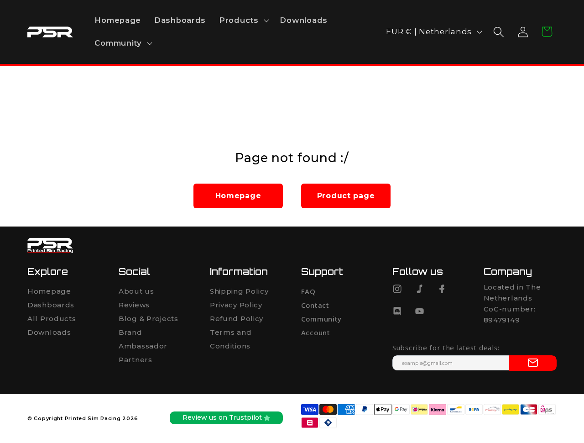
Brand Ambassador (143, 339)
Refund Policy (236, 318)
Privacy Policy (236, 305)
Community (321, 318)
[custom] (397, 289)
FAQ (308, 291)
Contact (315, 305)
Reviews (134, 305)
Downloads (49, 332)
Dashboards (50, 305)
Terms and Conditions (230, 339)
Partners (135, 359)
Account (315, 332)
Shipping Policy (239, 291)
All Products (51, 318)
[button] (243, 20)
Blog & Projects (148, 318)
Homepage (49, 291)
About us (136, 291)
